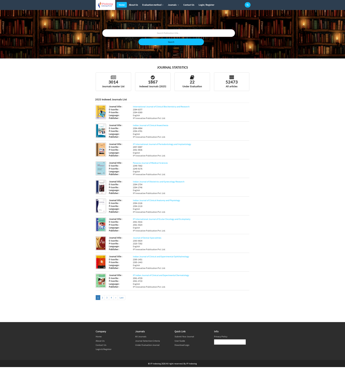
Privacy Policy (220, 336)
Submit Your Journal (184, 336)
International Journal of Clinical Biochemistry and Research (161, 106)
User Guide (180, 340)
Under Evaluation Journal (147, 344)
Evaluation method (151, 4)
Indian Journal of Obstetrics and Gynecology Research (158, 181)
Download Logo (182, 344)
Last (122, 297)
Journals (172, 4)
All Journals (140, 336)
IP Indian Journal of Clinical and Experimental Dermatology (161, 275)
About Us (133, 4)
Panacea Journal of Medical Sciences (150, 162)
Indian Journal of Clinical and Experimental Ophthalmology (161, 256)
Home (122, 4)
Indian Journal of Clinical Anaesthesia (150, 125)
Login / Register (206, 4)
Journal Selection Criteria (147, 340)
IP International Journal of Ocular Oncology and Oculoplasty (161, 219)
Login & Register (103, 349)
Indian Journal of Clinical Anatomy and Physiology (156, 200)
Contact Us (188, 4)
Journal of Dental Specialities (147, 237)
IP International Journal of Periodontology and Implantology (162, 144)
